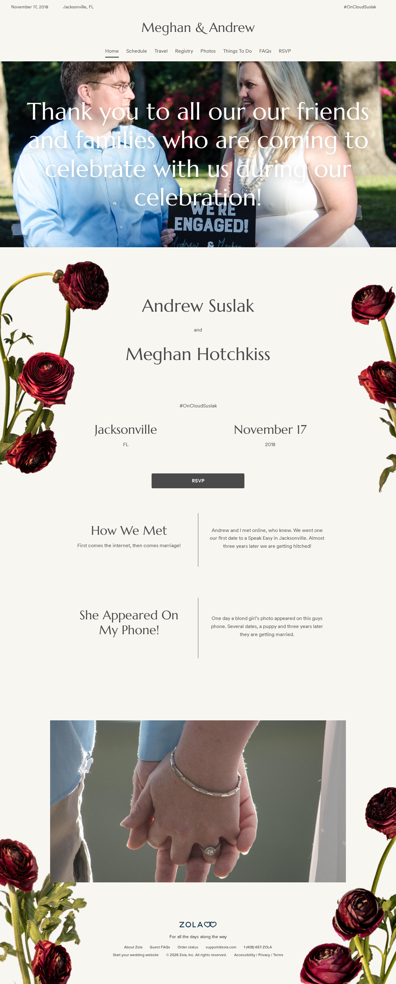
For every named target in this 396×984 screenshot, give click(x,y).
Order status (188, 947)
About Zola (133, 947)
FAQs (265, 51)
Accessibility (244, 955)
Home (112, 51)
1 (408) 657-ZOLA (258, 947)
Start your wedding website (136, 955)
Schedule (136, 51)
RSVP (285, 51)
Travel (161, 51)
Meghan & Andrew (198, 27)
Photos (208, 51)
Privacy (264, 955)
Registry (184, 51)
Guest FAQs (160, 947)
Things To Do (237, 51)
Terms (278, 955)
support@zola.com (221, 947)
